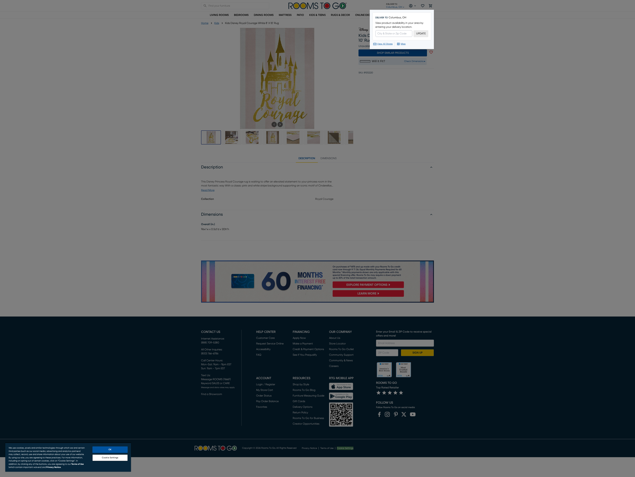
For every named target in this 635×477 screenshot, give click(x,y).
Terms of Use (77, 464)
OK (109, 450)
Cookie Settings (110, 458)
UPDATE (421, 33)
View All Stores (385, 44)
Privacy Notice (53, 467)
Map (403, 44)
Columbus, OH (397, 17)
